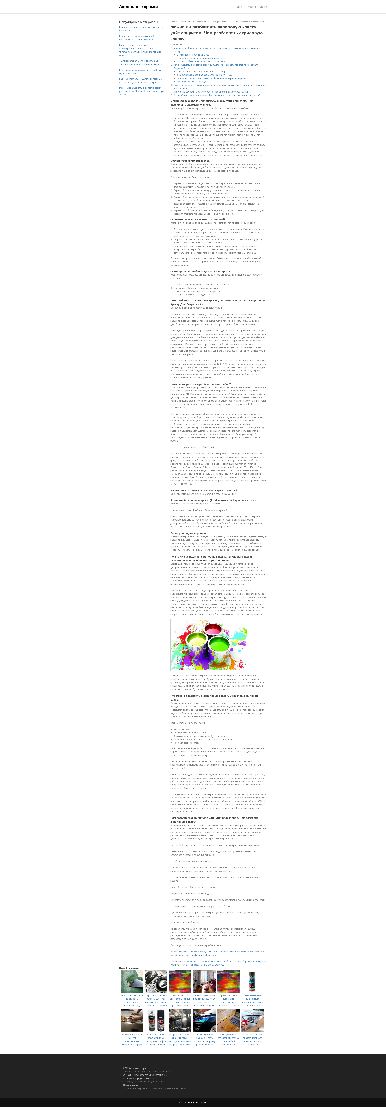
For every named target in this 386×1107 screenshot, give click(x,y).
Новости (251, 6)
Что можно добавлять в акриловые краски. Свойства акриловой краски (211, 91)
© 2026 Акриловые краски (135, 1068)
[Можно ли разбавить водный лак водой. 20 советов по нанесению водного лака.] (204, 992)
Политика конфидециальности (138, 1078)
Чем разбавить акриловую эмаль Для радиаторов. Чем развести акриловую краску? (217, 95)
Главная (239, 6)
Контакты (127, 1074)
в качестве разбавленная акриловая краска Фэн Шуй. (204, 74)
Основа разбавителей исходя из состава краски (201, 61)
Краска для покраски (211, 961)
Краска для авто (190, 961)
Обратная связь (130, 1085)
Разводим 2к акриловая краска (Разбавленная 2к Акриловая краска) (212, 78)
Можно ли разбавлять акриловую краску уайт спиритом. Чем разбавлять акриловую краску (141, 91)
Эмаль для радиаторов (212, 964)
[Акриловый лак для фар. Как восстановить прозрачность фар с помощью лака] (132, 1031)
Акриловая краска (257, 961)
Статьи (263, 6)
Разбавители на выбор (235, 961)
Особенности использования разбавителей (199, 58)
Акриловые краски (138, 6)
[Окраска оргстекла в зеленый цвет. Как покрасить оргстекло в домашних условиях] (156, 992)
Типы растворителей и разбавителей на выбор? (201, 71)
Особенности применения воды (193, 54)
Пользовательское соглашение (150, 1074)
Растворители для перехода (191, 81)
